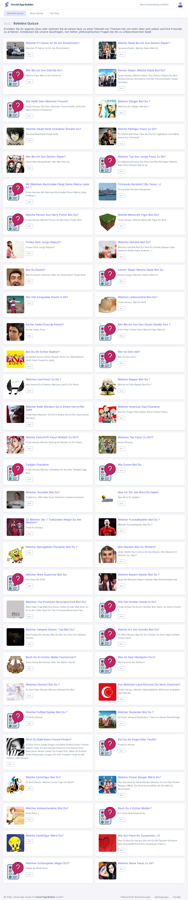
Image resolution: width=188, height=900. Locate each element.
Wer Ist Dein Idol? (129, 351)
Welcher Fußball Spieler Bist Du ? (46, 712)
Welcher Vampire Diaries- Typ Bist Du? (50, 629)
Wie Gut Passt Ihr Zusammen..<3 (139, 835)
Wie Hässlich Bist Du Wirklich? (137, 546)
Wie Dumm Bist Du (129, 464)
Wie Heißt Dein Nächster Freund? (47, 101)
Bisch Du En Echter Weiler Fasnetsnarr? (51, 657)
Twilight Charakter (37, 464)
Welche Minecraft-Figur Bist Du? (138, 214)
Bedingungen (162, 897)
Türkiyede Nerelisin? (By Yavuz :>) (139, 184)
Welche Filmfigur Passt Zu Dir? (137, 129)
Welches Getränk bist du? (134, 242)
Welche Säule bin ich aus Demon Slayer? (144, 43)
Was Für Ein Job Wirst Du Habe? (138, 492)
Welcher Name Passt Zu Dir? (136, 863)
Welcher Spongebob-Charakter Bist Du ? (51, 546)
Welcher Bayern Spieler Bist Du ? (138, 574)
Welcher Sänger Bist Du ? (134, 101)
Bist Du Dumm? (35, 269)
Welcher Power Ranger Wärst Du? (139, 777)
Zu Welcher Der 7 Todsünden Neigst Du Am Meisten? (53, 521)
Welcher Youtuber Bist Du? (43, 492)
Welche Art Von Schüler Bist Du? (138, 629)
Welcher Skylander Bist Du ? (135, 712)
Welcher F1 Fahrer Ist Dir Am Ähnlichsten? (52, 43)
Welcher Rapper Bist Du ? (134, 379)
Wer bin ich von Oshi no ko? (44, 70)
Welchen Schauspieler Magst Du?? (47, 863)
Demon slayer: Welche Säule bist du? (141, 70)
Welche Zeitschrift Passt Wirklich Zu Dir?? (52, 437)
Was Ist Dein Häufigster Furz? (136, 657)
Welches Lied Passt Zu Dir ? (43, 379)
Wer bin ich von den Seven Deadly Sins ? (144, 324)
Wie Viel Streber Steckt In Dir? (137, 601)
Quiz (29, 54)
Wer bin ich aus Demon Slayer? (46, 156)
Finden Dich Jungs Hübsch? (43, 242)
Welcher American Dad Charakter (139, 406)
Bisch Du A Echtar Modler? (134, 808)
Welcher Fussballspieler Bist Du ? (139, 519)
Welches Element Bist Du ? (43, 684)
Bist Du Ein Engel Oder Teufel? (137, 739)
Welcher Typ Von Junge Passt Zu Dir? (142, 156)
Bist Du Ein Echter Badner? (43, 351)
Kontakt (177, 897)
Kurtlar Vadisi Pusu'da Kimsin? (45, 324)
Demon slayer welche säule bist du (140, 269)
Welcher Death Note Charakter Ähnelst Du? (53, 129)
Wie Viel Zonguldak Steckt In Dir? (47, 297)
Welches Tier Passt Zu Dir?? (135, 437)
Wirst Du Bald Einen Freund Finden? (48, 739)
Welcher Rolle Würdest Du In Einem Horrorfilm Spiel (55, 408)
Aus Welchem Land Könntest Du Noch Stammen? (149, 684)
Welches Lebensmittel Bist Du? (137, 297)
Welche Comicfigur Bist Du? (43, 777)
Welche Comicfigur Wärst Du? (44, 835)
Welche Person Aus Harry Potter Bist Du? (52, 214)
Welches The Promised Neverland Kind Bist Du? (56, 601)
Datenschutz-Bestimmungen (136, 897)
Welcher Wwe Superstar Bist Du (46, 574)
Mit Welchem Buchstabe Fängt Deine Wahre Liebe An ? (57, 186)
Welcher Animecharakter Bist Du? (47, 808)
